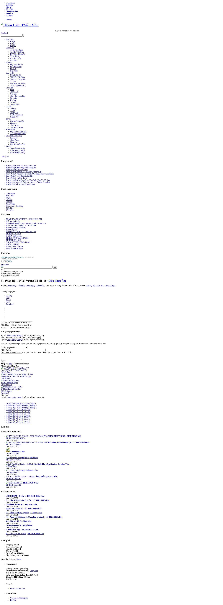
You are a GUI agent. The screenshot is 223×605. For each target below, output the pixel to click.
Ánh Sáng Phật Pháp (18, 134)
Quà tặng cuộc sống (17, 144)
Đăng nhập (11, 335)
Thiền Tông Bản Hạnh (14, 248)
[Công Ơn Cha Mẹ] (8, 451)
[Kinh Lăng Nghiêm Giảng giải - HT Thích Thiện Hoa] (26, 442)
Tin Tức (8, 106)
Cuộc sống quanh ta (17, 150)
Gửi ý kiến (34, 571)
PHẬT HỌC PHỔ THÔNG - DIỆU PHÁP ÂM (24, 219)
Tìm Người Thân (16, 127)
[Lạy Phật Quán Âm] (14, 470)
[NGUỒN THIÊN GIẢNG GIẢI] (19, 477)
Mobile (18, 559)
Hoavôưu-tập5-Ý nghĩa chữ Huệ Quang (20, 184)
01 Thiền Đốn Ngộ (13, 530)
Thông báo (14, 113)
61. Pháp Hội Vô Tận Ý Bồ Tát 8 (18, 410)
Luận (8, 198)
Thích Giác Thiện (12, 454)
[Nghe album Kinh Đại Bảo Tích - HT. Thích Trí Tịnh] (17, 374)
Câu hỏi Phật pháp (17, 121)
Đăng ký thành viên (17, 588)
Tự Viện (13, 102)
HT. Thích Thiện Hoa (35, 496)
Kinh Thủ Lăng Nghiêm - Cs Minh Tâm (21, 225)
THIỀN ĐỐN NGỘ (13, 240)
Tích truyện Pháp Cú (18, 85)
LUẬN (13, 46)
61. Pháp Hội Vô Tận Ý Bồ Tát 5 (18, 416)
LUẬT (12, 44)
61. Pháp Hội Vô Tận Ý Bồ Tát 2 (18, 422)
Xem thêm (14, 258)
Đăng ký (9, 19)
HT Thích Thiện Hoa (13, 444)
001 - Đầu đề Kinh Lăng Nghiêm (18, 500)
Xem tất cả (5, 393)
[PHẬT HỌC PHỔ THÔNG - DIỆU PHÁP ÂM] (24, 436)
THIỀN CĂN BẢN (13, 234)
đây (10, 364)
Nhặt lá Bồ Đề (15, 75)
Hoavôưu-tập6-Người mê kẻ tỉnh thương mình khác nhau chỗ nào (30, 174)
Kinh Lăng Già (11, 230)
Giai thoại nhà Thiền (17, 83)
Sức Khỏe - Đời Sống (14, 136)
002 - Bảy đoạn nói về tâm (16, 534)
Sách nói (9, 202)
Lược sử (13, 69)
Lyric (7, 298)
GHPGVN (14, 117)
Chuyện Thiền (15, 58)
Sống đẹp (13, 142)
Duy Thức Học (15, 67)
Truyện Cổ (14, 92)
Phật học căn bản (16, 65)
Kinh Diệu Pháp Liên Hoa (15, 227)
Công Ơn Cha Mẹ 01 (14, 504)
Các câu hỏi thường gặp (19, 598)
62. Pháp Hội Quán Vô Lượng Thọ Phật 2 (21, 405)
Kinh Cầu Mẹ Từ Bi (13, 521)
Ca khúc (9, 200)
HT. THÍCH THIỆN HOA (16, 438)
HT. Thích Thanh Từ (13, 479)
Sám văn (13, 98)
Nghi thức (14, 71)
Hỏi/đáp (13, 600)
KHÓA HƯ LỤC (12, 244)
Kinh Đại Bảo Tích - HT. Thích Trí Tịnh (21, 232)
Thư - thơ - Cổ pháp (17, 96)
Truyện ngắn (15, 104)
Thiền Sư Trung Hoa (18, 79)
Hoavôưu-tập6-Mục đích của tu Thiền (19, 176)
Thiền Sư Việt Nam (17, 77)
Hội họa (13, 100)
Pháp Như (27, 521)
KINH (12, 41)
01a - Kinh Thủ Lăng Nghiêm (17, 513)
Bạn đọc (9, 146)
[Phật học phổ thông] (14, 458)
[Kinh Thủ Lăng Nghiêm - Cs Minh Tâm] (21, 464)
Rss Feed (4, 33)
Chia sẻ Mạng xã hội (17, 153)
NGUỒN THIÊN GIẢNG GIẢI (18, 242)
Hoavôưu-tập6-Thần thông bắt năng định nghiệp (23, 172)
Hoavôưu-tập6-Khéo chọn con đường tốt (21, 168)
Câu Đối (13, 94)
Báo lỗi (8, 300)
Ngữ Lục (13, 60)
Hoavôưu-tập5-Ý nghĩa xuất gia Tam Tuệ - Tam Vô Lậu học (28, 180)
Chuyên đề (10, 73)
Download (9, 304)
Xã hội (12, 111)
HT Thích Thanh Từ (17, 54)
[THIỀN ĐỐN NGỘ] (14, 483)
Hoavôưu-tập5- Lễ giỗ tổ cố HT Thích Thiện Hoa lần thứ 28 (28, 182)
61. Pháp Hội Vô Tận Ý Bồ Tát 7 (18, 412)
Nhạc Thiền (10, 204)
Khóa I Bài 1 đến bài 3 (14, 509)
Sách (12, 90)
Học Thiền (10, 195)
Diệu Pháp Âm (57, 280)
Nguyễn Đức (28, 525)
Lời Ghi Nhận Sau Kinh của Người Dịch (21, 403)
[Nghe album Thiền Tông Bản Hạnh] (10, 381)
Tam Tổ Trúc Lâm (17, 52)
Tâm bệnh (9, 210)
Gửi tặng (9, 296)
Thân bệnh (10, 208)
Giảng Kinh (10, 193)
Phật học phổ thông (13, 221)
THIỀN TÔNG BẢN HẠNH (17, 238)
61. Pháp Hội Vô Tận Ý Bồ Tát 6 (18, 414)
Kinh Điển (9, 39)
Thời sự (13, 109)
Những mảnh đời (16, 115)
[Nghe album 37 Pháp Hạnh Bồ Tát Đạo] (12, 387)
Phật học (9, 62)
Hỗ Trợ (8, 119)
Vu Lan (13, 81)
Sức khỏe (13, 138)
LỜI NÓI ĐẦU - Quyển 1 (16, 496)
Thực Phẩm (14, 140)
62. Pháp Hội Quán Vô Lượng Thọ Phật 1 (21, 408)
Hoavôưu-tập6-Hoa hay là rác (17, 170)
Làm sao (13, 123)
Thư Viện (9, 88)
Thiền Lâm (10, 48)
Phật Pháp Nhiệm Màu (18, 132)
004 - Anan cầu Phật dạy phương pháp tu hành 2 (25, 517)
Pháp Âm (5, 156)
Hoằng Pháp (10, 129)
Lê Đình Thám (11, 466)
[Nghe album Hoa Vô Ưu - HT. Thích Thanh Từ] (15, 368)
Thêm (8, 302)
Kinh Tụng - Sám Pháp (14, 206)
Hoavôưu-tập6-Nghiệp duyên (16, 178)
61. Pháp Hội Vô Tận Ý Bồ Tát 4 (18, 418)
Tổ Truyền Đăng (16, 50)
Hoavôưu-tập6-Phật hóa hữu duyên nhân (21, 165)
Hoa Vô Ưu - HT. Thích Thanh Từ (14, 370)
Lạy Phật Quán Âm (13, 525)
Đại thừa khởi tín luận (14, 236)
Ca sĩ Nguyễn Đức (12, 472)
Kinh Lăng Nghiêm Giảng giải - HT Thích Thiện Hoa (26, 223)
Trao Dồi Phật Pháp (17, 148)
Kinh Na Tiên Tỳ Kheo (14, 246)
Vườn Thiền (14, 56)
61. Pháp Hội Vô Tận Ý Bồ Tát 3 (18, 420)
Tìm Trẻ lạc (14, 125)
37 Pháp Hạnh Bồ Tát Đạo (11, 389)
